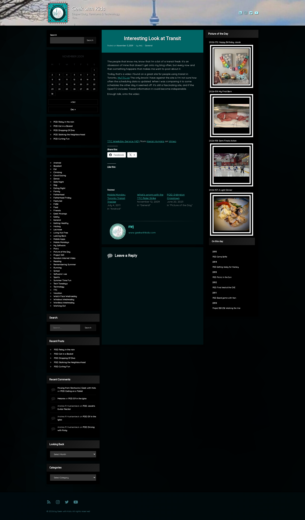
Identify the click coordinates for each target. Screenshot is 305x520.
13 (81, 79)
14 (87, 79)
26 (74, 89)
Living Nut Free (60, 232)
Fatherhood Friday (62, 197)
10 (59, 79)
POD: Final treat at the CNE (224, 287)
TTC (55, 290)
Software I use (60, 274)
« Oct (73, 102)
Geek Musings (60, 213)
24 (59, 89)
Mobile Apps (59, 239)
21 (87, 84)
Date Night (58, 181)
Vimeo (172, 141)
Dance (56, 178)
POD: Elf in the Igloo (77, 398)
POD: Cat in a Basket (63, 126)
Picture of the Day (61, 251)
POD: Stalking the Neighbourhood (69, 134)
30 (52, 94)
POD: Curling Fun (61, 138)
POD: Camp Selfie (220, 257)
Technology (58, 286)
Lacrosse (57, 229)
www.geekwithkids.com (142, 232)
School (56, 270)
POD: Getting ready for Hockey (226, 267)
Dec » (73, 109)
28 (87, 89)
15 (94, 79)
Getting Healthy (60, 223)
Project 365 (58, 255)
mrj (140, 45)
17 (59, 84)
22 (94, 84)
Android (57, 162)
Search (53, 35)
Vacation (57, 293)
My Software (59, 245)
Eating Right (59, 188)
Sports (56, 277)
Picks (56, 248)
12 (74, 79)
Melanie (61, 398)
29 (94, 89)
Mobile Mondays (61, 242)
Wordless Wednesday (63, 302)
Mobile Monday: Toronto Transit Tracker (116, 198)
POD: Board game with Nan (224, 298)
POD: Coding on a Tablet (71, 391)
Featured (57, 201)
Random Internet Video (64, 258)
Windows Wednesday (63, 299)
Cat (55, 169)
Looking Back (59, 235)
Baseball (57, 166)
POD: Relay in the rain (63, 121)
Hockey (57, 226)
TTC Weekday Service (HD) (123, 141)
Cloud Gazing (59, 175)
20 (81, 84)
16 (52, 84)
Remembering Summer (64, 264)
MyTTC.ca (124, 77)
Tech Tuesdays (60, 283)
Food (55, 207)
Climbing (57, 172)
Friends (57, 210)
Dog (55, 185)
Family (56, 191)
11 (67, 79)
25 (67, 89)
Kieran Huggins (155, 141)
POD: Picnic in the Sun (222, 277)
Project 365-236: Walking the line (226, 308)
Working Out (59, 305)
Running (57, 267)
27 (81, 89)
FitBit (55, 204)
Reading (57, 261)
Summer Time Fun (62, 280)
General (148, 45)
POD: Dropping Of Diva (64, 130)
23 (52, 89)
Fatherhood (58, 194)
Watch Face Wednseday (65, 296)
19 (74, 84)
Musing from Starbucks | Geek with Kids (77, 388)
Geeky (56, 216)
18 (67, 84)
